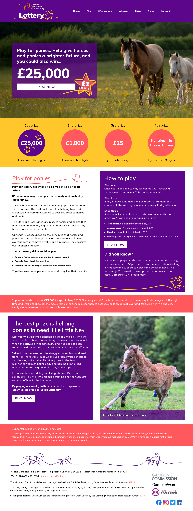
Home (76, 11)
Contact (165, 11)
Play (88, 11)
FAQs (138, 11)
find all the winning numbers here (129, 205)
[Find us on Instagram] (166, 502)
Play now (46, 87)
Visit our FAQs (120, 274)
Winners (123, 11)
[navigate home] (36, 11)
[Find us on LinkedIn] (179, 502)
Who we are (105, 11)
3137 (142, 495)
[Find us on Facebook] (159, 502)
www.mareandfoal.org (53, 476)
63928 (131, 482)
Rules (151, 11)
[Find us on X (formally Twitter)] (172, 502)
